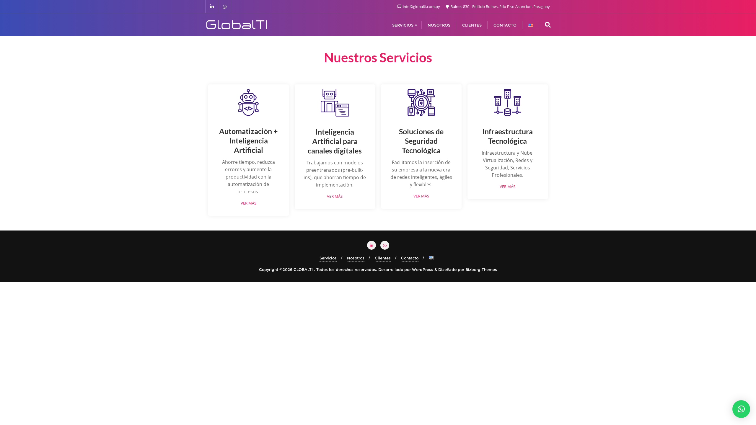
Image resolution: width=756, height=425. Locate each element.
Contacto (409, 258)
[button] (741, 409)
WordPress (422, 269)
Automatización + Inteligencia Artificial (248, 140)
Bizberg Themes (481, 269)
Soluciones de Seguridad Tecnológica (421, 141)
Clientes (383, 258)
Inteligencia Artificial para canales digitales (335, 141)
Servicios (328, 258)
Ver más (248, 203)
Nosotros (355, 258)
